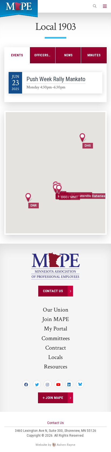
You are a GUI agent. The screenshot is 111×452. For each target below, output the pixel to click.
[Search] (95, 6)
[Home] (19, 6)
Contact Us (53, 291)
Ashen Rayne (66, 445)
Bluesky (80, 384)
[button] (59, 189)
